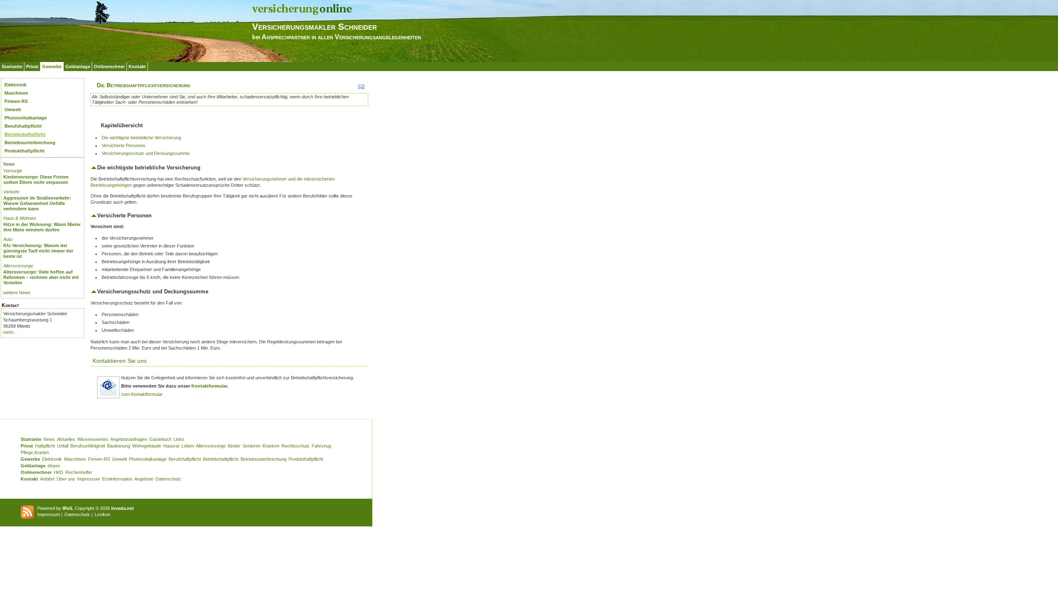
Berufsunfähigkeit (87, 445)
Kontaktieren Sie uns (120, 360)
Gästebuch (160, 439)
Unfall (62, 445)
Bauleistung (118, 445)
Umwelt (13, 109)
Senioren (251, 445)
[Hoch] (94, 167)
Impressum (88, 478)
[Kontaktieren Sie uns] (108, 397)
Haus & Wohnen (19, 218)
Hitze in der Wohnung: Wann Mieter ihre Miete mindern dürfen (42, 227)
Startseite (12, 66)
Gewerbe (52, 66)
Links (179, 439)
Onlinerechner (109, 66)
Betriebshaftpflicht (25, 134)
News (49, 439)
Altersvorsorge (18, 265)
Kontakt (137, 66)
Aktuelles (66, 439)
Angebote (143, 478)
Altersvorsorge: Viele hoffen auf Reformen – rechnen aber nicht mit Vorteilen (41, 277)
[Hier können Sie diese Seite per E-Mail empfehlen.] (361, 88)
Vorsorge (12, 170)
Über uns (66, 478)
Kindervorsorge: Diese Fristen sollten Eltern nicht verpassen (36, 179)
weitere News (17, 292)
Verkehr (11, 191)
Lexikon (102, 514)
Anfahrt (47, 478)
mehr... (10, 332)
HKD (58, 472)
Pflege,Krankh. (35, 452)
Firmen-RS (16, 101)
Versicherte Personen (123, 145)
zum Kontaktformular (142, 394)
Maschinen (16, 92)
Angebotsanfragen (128, 439)
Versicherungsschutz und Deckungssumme (146, 153)
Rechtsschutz (295, 445)
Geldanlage (77, 66)
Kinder (234, 445)
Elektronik (15, 84)
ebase (54, 465)
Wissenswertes (92, 439)
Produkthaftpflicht (25, 150)
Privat (32, 66)
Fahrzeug (321, 445)
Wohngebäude (146, 445)
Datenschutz (168, 478)
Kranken (270, 445)
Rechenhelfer (78, 472)
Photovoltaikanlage (26, 117)
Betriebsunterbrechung (30, 142)
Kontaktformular (209, 385)
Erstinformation (117, 478)
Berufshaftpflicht (23, 126)
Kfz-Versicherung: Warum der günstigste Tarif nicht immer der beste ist (38, 251)
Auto (7, 239)
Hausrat (171, 445)
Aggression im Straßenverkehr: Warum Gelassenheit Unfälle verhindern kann (37, 203)
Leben (187, 445)
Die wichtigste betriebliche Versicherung (141, 137)
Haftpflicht (45, 445)
